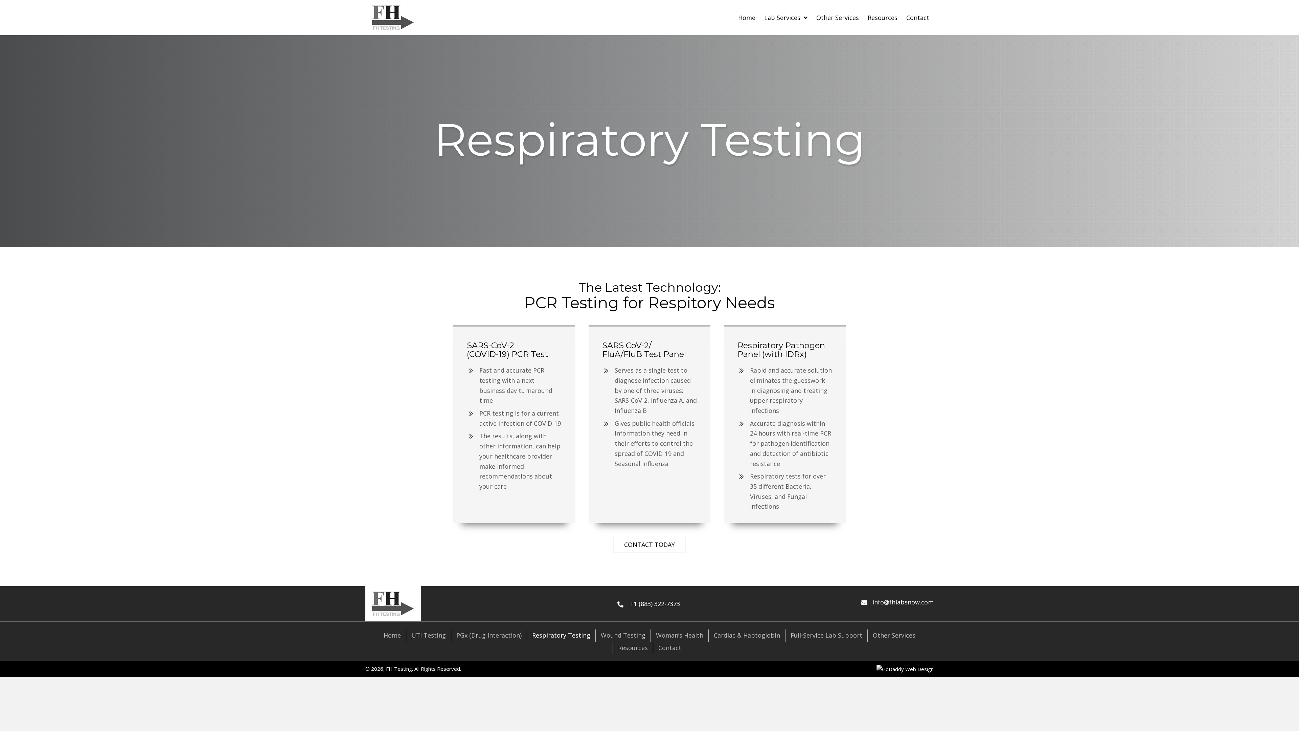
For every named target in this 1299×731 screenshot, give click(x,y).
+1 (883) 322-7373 (655, 604)
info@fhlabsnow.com (903, 602)
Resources (633, 648)
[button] (649, 545)
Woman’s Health (679, 635)
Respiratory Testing (561, 635)
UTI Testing (428, 635)
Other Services (894, 635)
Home (392, 635)
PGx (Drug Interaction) (489, 635)
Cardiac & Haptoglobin (747, 635)
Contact (669, 648)
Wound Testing (623, 635)
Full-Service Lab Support (826, 635)
